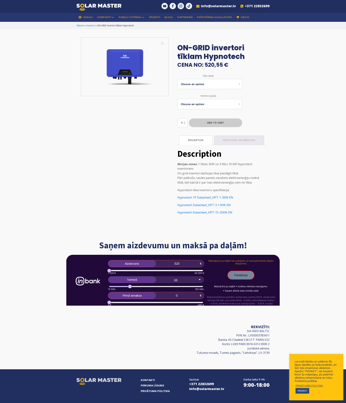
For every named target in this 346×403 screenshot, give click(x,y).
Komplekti (104, 17)
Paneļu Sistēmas (130, 17)
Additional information (239, 140)
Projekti (154, 17)
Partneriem (185, 17)
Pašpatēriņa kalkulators (214, 17)
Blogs (169, 17)
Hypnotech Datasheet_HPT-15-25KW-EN (204, 212)
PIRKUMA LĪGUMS (152, 385)
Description (195, 140)
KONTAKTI (148, 380)
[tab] (195, 140)
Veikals (88, 17)
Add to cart (215, 122)
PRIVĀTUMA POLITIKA (155, 391)
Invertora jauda (208, 95)
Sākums (80, 25)
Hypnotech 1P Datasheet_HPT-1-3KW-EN (205, 197)
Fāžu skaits (208, 75)
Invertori (90, 25)
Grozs (245, 17)
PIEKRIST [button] (302, 390)
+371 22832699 (201, 384)
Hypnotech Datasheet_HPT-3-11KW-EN (204, 205)
